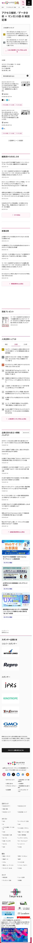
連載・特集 (5, 809)
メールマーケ (21, 844)
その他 (19, 847)
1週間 (16, 344)
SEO (3, 7)
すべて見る (17, 215)
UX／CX (5, 838)
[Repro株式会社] (10, 665)
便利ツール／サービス (8, 865)
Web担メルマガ (22, 806)
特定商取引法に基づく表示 (24, 786)
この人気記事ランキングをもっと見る (17, 51)
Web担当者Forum (8, 2)
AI (19, 7)
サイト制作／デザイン (23, 828)
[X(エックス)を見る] (13, 774)
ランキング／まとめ (7, 868)
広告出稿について (22, 812)
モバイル (5, 844)
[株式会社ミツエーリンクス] (10, 652)
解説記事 (5, 877)
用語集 (20, 880)
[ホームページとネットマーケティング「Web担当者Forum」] (8, 909)
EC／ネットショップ (22, 841)
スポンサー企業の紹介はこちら (16, 750)
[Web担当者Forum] (15, 764)
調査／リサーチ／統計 (23, 832)
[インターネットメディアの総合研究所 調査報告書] (23, 909)
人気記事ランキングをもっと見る (17, 419)
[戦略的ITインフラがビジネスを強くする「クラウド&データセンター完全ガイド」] (8, 904)
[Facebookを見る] (8, 774)
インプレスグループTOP (23, 790)
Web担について (6, 812)
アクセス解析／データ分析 (8, 828)
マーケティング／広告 (11, 7)
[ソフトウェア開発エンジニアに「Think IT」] (23, 904)
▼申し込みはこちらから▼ (8, 927)
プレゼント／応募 (7, 880)
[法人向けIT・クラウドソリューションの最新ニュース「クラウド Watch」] (8, 914)
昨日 (6, 344)
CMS (4, 832)
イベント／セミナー (22, 865)
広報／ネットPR (6, 841)
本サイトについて (10, 779)
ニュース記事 (21, 877)
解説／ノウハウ (6, 856)
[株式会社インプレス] (16, 893)
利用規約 (21, 783)
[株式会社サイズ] (10, 711)
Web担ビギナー (6, 806)
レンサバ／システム (22, 838)
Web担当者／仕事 (7, 835)
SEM (4, 847)
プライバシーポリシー (11, 786)
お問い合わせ (9, 783)
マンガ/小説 (21, 862)
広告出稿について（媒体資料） (23, 780)
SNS (23, 7)
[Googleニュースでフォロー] (22, 774)
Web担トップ (5, 630)
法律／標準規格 (22, 835)
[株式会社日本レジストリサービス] (10, 685)
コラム (4, 862)
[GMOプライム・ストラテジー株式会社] (10, 725)
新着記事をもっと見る (17, 284)
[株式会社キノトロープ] (10, 698)
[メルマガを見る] (4, 774)
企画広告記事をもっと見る (17, 532)
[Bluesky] (18, 774)
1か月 (25, 344)
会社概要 (8, 789)
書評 (19, 859)
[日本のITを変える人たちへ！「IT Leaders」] (23, 914)
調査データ (5, 859)
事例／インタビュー (23, 856)
